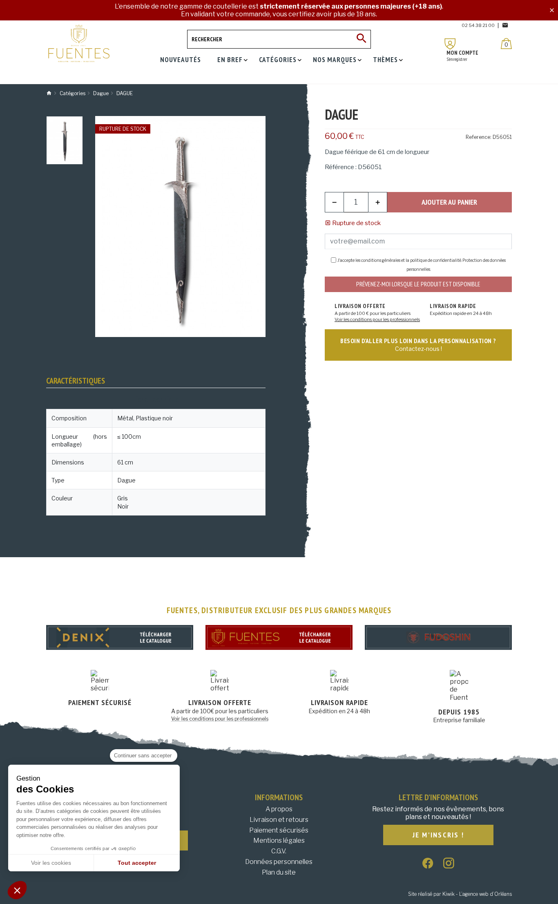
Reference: (478, 137)
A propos (279, 809)
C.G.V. (278, 851)
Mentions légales (279, 840)
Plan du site (279, 872)
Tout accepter (137, 862)
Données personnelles (278, 862)
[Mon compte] (450, 44)
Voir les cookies (51, 862)
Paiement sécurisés (278, 830)
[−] (334, 202)
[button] (17, 890)
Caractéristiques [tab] (75, 380)
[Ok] (361, 39)
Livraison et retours (279, 820)
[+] (377, 202)
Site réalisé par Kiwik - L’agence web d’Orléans (460, 894)
